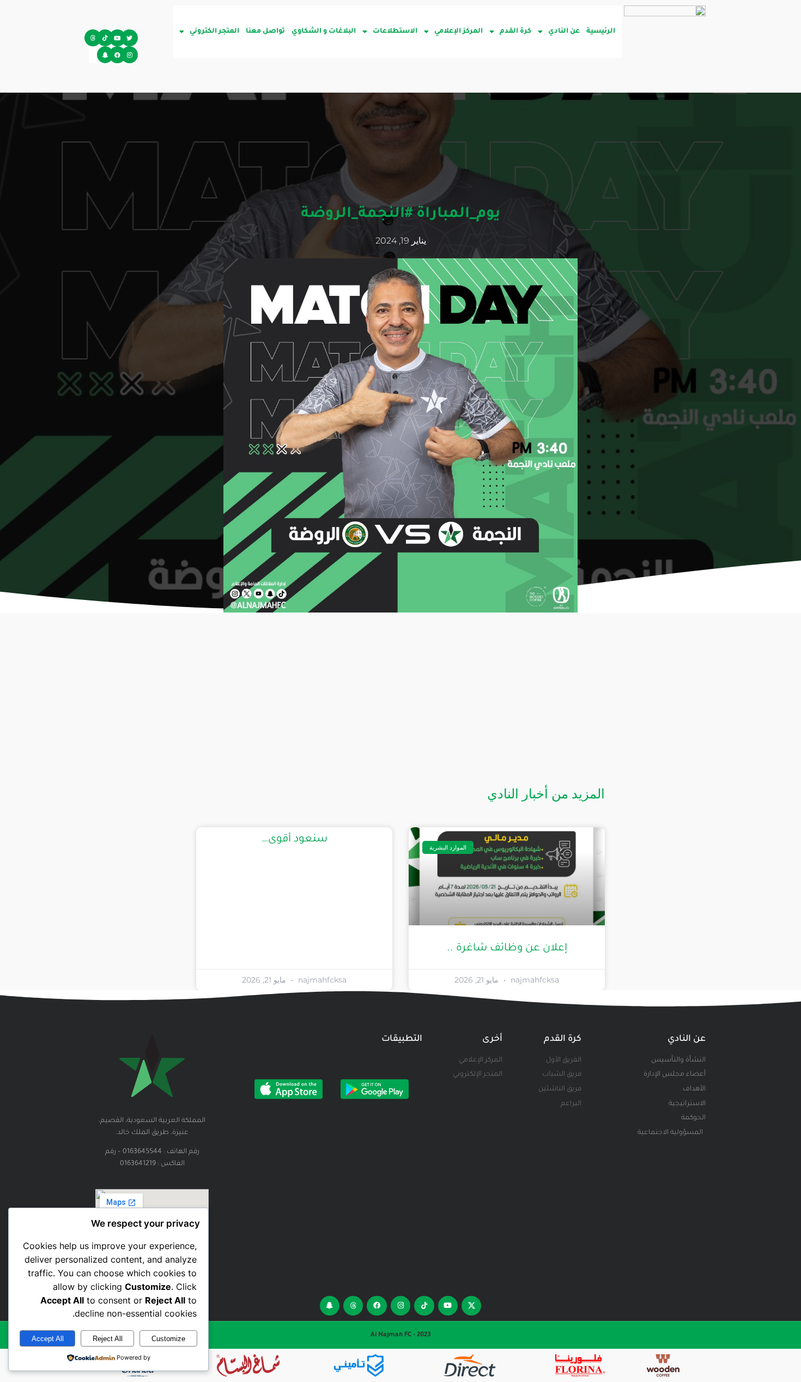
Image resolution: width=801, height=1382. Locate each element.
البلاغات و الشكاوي (324, 31)
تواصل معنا (265, 31)
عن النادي (564, 31)
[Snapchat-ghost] (105, 54)
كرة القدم (515, 31)
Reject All (108, 1339)
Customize (168, 1339)
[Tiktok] (105, 37)
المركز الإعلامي (458, 31)
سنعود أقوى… (294, 839)
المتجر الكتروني (214, 31)
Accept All (48, 1339)
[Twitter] (129, 37)
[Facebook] (117, 54)
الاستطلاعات (395, 31)
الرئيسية (600, 31)
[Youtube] (117, 37)
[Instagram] (129, 54)
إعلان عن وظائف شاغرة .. (507, 948)
